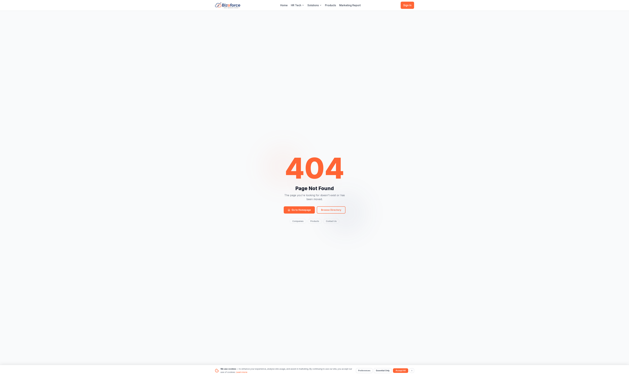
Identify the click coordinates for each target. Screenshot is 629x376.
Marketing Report (350, 5)
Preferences (364, 370)
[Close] (412, 370)
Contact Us (331, 221)
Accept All (401, 370)
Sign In (407, 5)
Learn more (241, 372)
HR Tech (296, 5)
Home (284, 5)
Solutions (313, 5)
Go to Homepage (301, 209)
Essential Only (383, 370)
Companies (298, 221)
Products (330, 5)
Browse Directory (331, 209)
